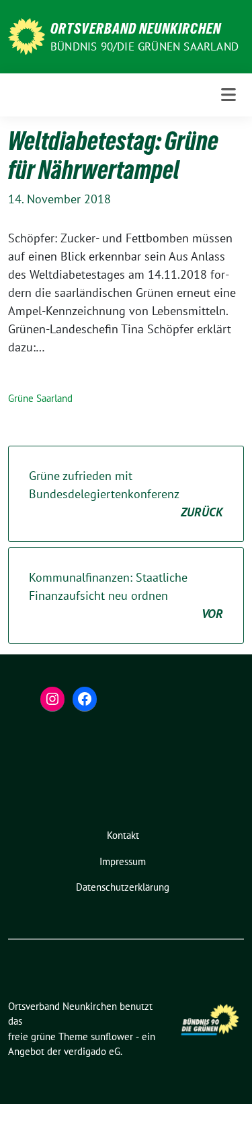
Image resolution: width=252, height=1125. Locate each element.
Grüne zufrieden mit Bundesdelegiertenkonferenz (126, 494)
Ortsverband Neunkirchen (135, 28)
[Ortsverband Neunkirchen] (26, 35)
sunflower (112, 1036)
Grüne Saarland (40, 398)
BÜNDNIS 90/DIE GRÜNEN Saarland (144, 46)
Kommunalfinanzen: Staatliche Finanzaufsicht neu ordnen (126, 595)
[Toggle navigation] (228, 94)
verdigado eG (92, 1051)
